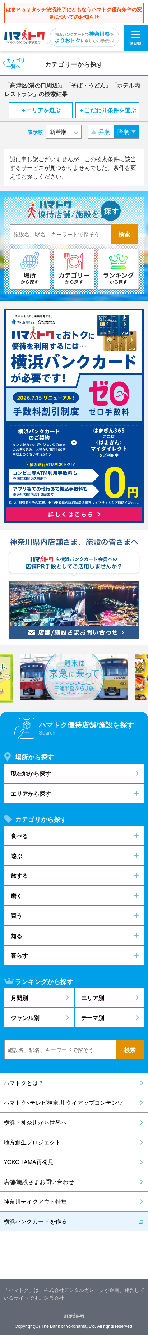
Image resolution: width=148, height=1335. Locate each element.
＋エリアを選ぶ (40, 110)
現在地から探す (31, 773)
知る (16, 935)
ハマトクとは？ (24, 1083)
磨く (16, 895)
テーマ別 (92, 1017)
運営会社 (54, 1297)
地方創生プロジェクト (32, 1142)
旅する (19, 875)
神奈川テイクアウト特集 (35, 1201)
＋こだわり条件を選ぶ (107, 110)
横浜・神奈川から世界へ (35, 1122)
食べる (19, 835)
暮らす (19, 955)
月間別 (19, 998)
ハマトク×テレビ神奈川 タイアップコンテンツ (63, 1102)
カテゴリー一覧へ (18, 62)
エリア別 (92, 998)
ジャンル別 (25, 1017)
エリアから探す (31, 793)
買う (16, 915)
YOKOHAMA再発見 (29, 1162)
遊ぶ (16, 856)
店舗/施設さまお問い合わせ (39, 1181)
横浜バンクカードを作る (35, 1221)
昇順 (104, 131)
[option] (74, 677)
